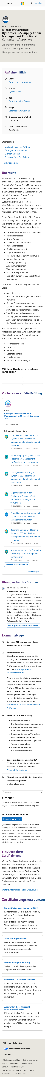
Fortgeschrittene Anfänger (21, 82)
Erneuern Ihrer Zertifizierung (18, 157)
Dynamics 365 (15, 91)
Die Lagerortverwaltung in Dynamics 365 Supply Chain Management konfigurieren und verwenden (25, 477)
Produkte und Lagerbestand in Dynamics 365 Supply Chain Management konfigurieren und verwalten (25, 440)
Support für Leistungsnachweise (19, 979)
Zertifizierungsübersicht (15, 938)
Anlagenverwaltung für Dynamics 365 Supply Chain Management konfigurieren (26, 553)
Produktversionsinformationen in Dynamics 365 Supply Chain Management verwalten (26, 516)
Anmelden (39, 3)
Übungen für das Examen (16, 150)
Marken (5, 1073)
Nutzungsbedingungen (11, 1070)
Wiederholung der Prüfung (17, 962)
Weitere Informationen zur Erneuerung (20, 889)
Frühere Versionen (30, 1060)
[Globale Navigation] (2, 3)
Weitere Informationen (17, 770)
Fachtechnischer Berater (20, 101)
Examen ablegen (12, 153)
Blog (4, 1063)
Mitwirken (14, 1063)
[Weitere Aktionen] (40, 8)
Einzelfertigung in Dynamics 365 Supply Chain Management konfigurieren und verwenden (25, 458)
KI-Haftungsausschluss (11, 1060)
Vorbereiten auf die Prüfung (18, 147)
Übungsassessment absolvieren (23, 625)
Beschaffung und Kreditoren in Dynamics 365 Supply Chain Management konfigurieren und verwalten (25, 535)
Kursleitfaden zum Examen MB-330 (21, 908)
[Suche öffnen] (31, 3)
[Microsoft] (22, 3)
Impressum (28, 1070)
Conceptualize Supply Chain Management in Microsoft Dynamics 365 (21, 416)
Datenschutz (26, 1063)
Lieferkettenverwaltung (19, 110)
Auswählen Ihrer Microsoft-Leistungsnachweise (17, 1008)
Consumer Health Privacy (12, 1067)
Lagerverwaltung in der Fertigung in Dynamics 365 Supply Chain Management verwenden (23, 497)
